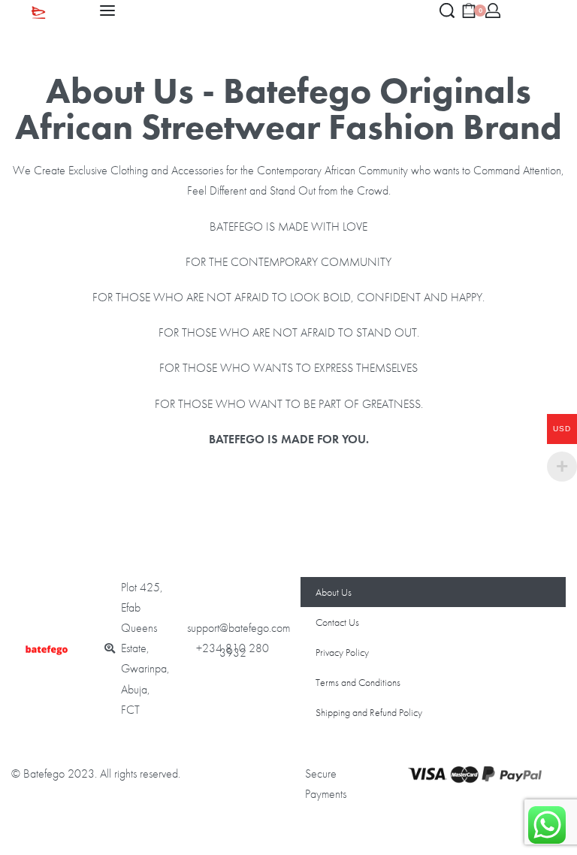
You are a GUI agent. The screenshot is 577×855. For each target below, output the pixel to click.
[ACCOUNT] (493, 10)
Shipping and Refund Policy (369, 712)
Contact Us (337, 622)
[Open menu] (107, 11)
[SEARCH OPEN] (447, 10)
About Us (334, 592)
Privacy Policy (342, 652)
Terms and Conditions (358, 682)
